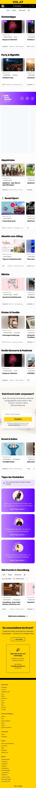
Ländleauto (4, 761)
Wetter (3, 716)
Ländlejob (4, 766)
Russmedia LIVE (5, 781)
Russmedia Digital (6, 779)
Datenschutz (4, 752)
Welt (2, 694)
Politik (2, 696)
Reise (2, 723)
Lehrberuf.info (5, 772)
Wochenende (22, 10)
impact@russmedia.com (18, 666)
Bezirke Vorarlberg (6, 727)
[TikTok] (32, 98)
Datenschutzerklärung (14, 425)
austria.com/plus (5, 777)
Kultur (2, 702)
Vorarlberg (4, 687)
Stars (2, 705)
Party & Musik (7, 578)
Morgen (14, 10)
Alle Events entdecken (16, 616)
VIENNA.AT (4, 774)
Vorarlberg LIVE (5, 691)
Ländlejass (4, 736)
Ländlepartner (5, 768)
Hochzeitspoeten (5, 770)
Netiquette (4, 750)
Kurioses (3, 707)
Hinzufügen (19, 639)
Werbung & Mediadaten (7, 743)
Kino (2, 718)
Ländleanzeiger (5, 759)
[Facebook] (22, 98)
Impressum (4, 745)
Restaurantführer (5, 720)
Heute (8, 10)
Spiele (3, 734)
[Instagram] (27, 98)
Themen (3, 709)
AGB (2, 748)
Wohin (3, 725)
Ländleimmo (4, 763)
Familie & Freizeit (20, 578)
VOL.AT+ (3, 689)
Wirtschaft (4, 698)
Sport (2, 700)
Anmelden (18, 419)
